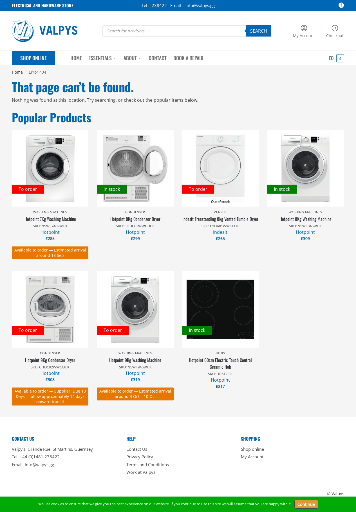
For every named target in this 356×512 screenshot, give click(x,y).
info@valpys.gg (39, 464)
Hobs (220, 353)
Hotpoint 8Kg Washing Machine (305, 219)
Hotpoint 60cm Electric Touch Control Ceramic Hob (220, 363)
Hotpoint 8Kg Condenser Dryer (135, 219)
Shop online (252, 449)
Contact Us (136, 449)
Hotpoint (50, 232)
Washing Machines (50, 212)
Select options (50, 265)
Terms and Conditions (147, 464)
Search (258, 31)
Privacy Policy (139, 456)
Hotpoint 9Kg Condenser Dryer (50, 360)
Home (17, 72)
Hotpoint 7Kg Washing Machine (50, 219)
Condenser (135, 212)
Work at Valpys (140, 472)
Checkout (335, 35)
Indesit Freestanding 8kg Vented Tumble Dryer (220, 219)
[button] (336, 58)
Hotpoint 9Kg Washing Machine (135, 360)
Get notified (220, 250)
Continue (306, 504)
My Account (304, 35)
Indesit (220, 232)
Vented (220, 212)
